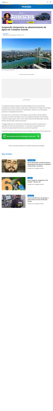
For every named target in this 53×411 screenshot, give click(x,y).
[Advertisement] (26, 88)
